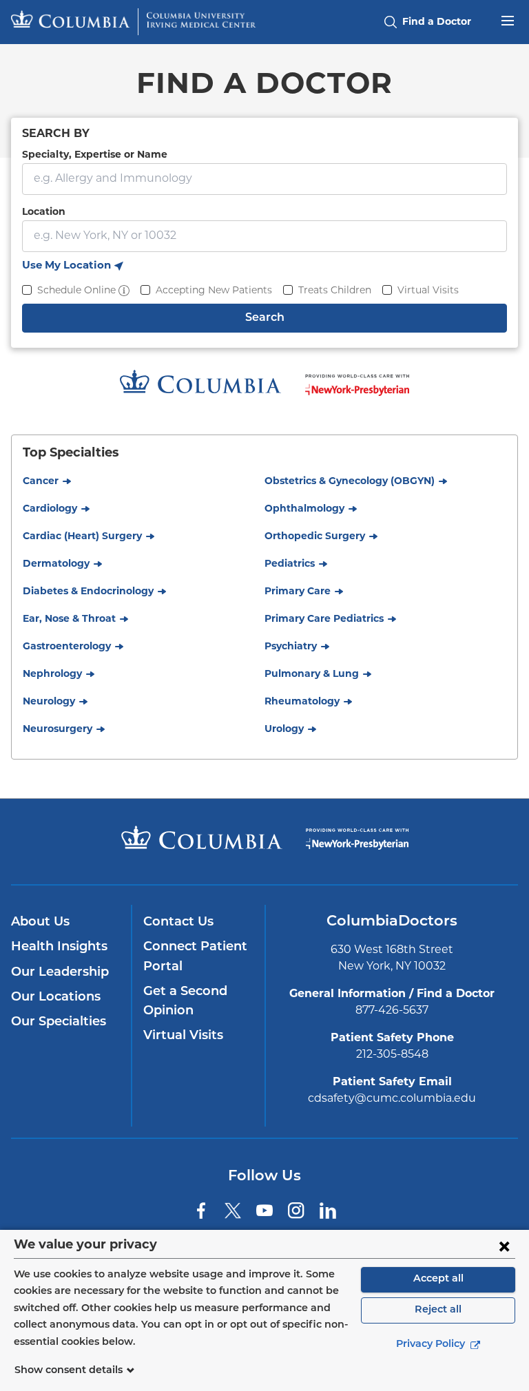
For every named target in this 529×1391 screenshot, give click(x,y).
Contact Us (178, 923)
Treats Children (334, 291)
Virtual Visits (428, 291)
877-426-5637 (391, 1010)
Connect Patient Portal (195, 957)
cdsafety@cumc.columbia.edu (392, 1099)
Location (43, 212)
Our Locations (56, 998)
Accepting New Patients (214, 291)
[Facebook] (201, 1210)
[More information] (123, 290)
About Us (40, 923)
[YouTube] (264, 1210)
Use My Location (72, 268)
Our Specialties (58, 1022)
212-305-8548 (392, 1054)
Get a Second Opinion (185, 1002)
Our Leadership (60, 973)
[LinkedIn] (328, 1210)
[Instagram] (296, 1210)
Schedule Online (76, 291)
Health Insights (59, 947)
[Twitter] (233, 1210)
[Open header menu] (507, 19)
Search (264, 318)
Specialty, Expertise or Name (94, 155)
